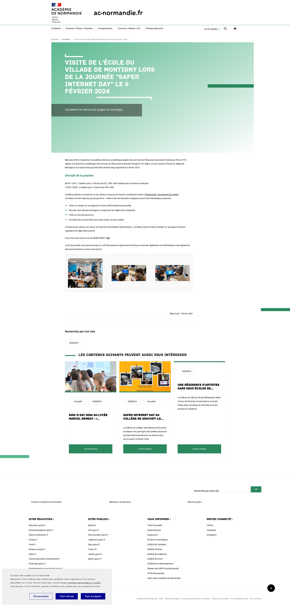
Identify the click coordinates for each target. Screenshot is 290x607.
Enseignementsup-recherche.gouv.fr (46, 568)
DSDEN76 (74, 342)
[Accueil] (66, 13)
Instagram (211, 534)
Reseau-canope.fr (37, 549)
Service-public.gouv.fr (98, 534)
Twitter (210, 525)
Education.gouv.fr (37, 525)
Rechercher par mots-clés (206, 490)
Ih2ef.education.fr (37, 563)
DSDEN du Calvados (156, 544)
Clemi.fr (32, 554)
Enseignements (105, 28)
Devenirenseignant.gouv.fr (41, 530)
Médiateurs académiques (120, 502)
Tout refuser (66, 596)
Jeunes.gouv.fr (95, 554)
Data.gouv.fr (94, 544)
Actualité (78, 401)
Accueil (54, 39)
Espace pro (152, 534)
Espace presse (154, 530)
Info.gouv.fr (93, 530)
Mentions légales (173, 598)
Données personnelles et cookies (84, 582)
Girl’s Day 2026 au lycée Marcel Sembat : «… (88, 416)
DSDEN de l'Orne (155, 558)
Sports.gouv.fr (95, 558)
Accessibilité (235, 28)
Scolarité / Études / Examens (79, 28)
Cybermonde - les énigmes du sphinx (161, 194)
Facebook (211, 530)
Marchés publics (195, 502)
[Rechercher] (225, 29)
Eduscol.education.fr (38, 534)
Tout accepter (93, 596)
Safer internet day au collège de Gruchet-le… (143, 416)
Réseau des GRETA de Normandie (163, 568)
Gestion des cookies (220, 598)
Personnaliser (41, 596)
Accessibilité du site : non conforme (246, 598)
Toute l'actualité (154, 525)
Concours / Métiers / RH (129, 28)
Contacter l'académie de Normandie (46, 502)
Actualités (65, 39)
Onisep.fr (33, 539)
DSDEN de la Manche (157, 554)
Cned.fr (32, 544)
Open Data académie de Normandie (163, 578)
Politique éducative (154, 28)
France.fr (92, 549)
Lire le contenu (90, 448)
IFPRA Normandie (155, 573)
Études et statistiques (157, 539)
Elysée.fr (92, 525)
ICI (108, 238)
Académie (56, 28)
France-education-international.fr (44, 558)
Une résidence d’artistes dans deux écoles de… (198, 386)
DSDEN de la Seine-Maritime (160, 563)
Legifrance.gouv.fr (96, 539)
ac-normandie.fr (118, 13)
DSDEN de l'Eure (154, 549)
